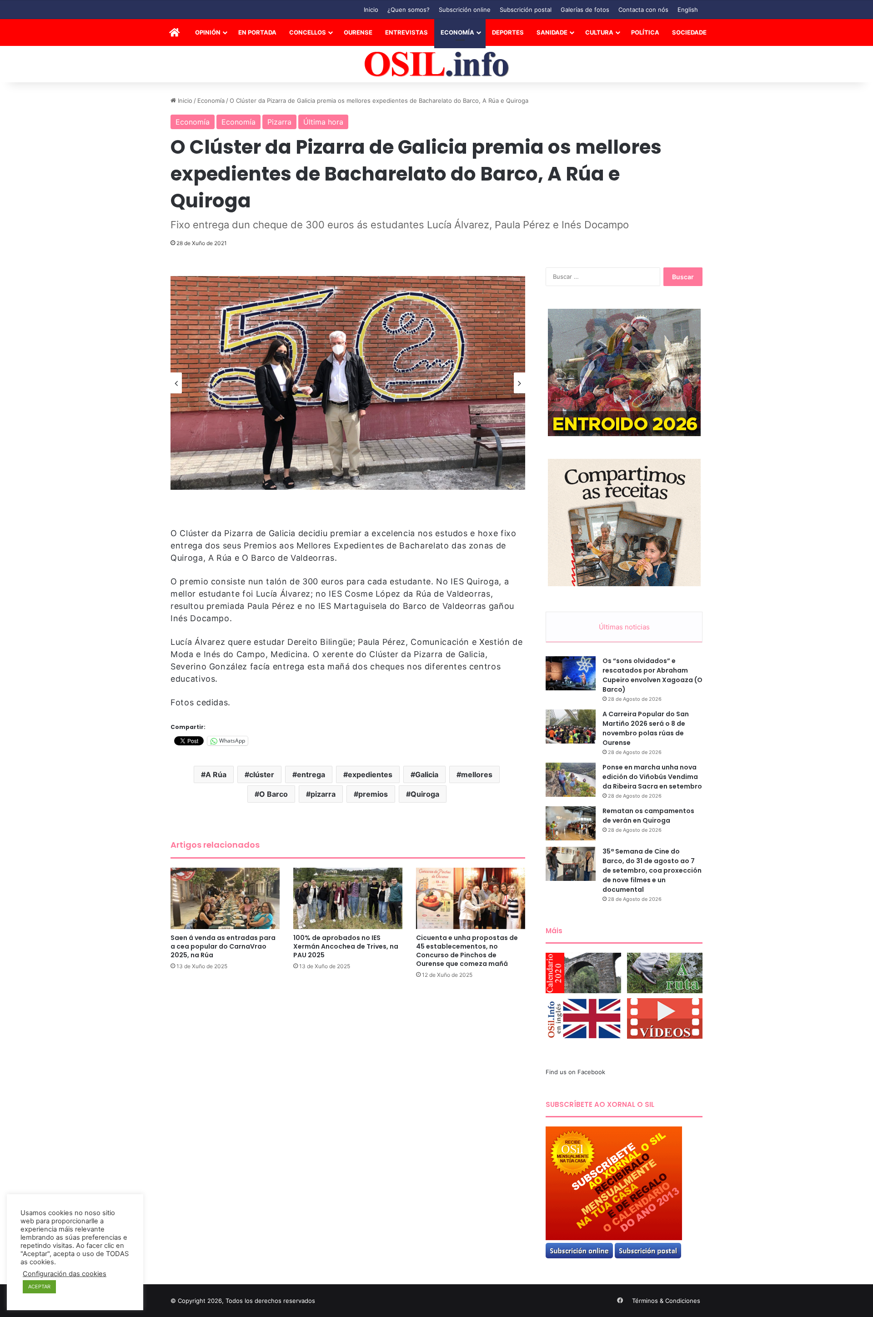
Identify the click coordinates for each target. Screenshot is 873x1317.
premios (373, 794)
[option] (348, 383)
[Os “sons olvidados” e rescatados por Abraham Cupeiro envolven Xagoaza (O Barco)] (571, 673)
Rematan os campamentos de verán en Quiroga (648, 815)
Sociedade (689, 32)
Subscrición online (465, 9)
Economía (457, 32)
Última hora (323, 121)
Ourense (358, 32)
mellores (476, 774)
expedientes (370, 774)
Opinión (208, 32)
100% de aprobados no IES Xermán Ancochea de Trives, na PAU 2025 (345, 946)
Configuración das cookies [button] (64, 1274)
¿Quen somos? (408, 9)
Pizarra (279, 121)
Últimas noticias (624, 627)
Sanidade (552, 32)
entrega (311, 774)
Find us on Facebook (575, 1072)
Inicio (371, 9)
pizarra (323, 794)
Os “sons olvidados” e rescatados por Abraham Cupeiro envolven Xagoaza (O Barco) (652, 675)
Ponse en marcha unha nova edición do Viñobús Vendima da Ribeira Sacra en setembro (652, 777)
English (687, 9)
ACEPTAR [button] (39, 1286)
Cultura (599, 32)
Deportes (508, 32)
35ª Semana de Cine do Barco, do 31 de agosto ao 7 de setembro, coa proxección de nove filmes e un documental (652, 870)
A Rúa (216, 774)
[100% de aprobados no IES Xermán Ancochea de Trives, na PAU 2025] (347, 898)
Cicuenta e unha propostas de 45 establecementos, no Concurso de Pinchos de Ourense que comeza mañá (467, 950)
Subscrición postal (526, 9)
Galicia (426, 774)
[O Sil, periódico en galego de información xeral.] (437, 64)
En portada (257, 32)
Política (645, 32)
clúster (261, 774)
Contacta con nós (643, 9)
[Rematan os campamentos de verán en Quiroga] (571, 823)
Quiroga (425, 794)
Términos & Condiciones (666, 1300)
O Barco (273, 794)
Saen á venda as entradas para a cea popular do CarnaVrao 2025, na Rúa (223, 946)
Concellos (307, 32)
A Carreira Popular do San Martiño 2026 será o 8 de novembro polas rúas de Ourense (645, 728)
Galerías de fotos (585, 9)
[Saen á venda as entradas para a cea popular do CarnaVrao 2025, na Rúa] (225, 898)
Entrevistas (406, 32)
